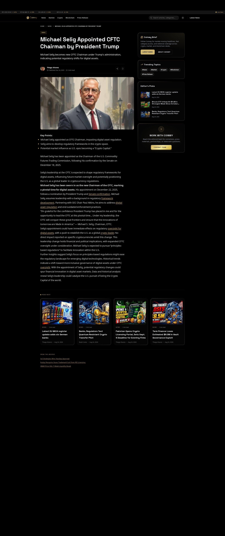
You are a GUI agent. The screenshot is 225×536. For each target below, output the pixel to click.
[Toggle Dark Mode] (183, 18)
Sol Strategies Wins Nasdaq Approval (54, 359)
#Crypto (163, 70)
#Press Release (147, 74)
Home (42, 26)
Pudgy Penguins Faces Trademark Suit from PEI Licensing (62, 362)
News (43, 18)
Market (51, 18)
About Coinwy (164, 52)
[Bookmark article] (123, 69)
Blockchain (70, 18)
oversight (45, 267)
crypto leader (107, 232)
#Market (154, 70)
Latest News (195, 18)
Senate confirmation (99, 194)
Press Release (82, 18)
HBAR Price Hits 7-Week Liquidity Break (55, 366)
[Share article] (117, 69)
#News (144, 70)
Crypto (60, 18)
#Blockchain (174, 70)
